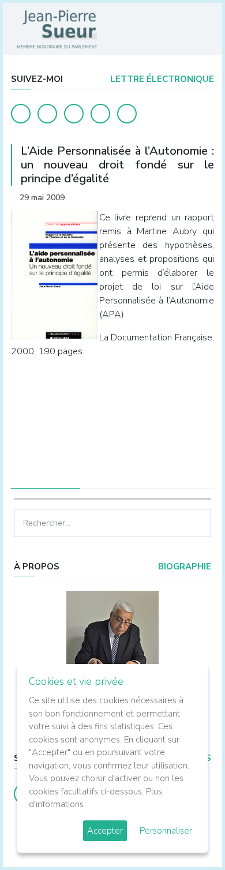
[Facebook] (21, 113)
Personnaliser (166, 831)
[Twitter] (47, 113)
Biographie (183, 566)
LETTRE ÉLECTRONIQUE (161, 79)
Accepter (105, 831)
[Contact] (100, 113)
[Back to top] (189, 834)
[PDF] (203, 197)
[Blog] (74, 113)
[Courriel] (127, 113)
